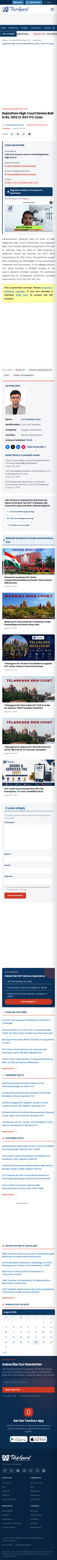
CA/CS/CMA (35, 1499)
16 (51, 1332)
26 (21, 1342)
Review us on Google (19, 525)
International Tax (9, 1499)
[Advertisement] (28, 76)
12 (21, 1332)
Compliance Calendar (11, 1523)
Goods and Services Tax (20, 40)
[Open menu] (52, 9)
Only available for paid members (21, 166)
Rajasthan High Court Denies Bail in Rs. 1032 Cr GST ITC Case (27, 115)
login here (22, 295)
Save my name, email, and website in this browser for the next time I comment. (28, 888)
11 (13, 1332)
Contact (33, 1523)
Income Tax (13, 28)
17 (6, 1337)
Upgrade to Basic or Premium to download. (26, 192)
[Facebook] (7, 447)
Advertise (34, 1519)
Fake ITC (21, 370)
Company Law (36, 1483)
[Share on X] (12, 134)
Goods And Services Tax (41, 370)
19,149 (29, 440)
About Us (34, 1511)
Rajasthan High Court (28, 182)
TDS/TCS (5, 1495)
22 (43, 1337)
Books (19, 2)
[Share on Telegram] (29, 134)
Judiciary (37, 40)
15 (43, 1332)
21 (36, 1337)
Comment (9, 822)
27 (28, 1342)
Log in (25, 198)
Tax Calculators (8, 1527)
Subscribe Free (12, 1389)
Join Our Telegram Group (22, 518)
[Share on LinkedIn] (18, 134)
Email (7, 865)
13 (28, 1332)
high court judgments (24, 375)
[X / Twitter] (11, 1470)
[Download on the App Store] (38, 1439)
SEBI (32, 1487)
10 (6, 1332)
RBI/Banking (35, 1491)
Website (8, 876)
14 (36, 1332)
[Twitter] (13, 447)
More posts (8, 1068)
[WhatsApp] (37, 1470)
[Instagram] (23, 447)
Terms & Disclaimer (23, 1545)
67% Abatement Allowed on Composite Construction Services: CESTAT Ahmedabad (27, 483)
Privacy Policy (7, 1545)
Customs (6, 1491)
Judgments (7, 1519)
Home (3, 28)
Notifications (7, 1511)
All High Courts (11, 182)
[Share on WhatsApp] (23, 134)
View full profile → (36, 446)
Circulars (6, 1515)
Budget (24, 28)
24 (6, 1342)
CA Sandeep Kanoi (14, 125)
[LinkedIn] (18, 447)
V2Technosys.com (9, 1540)
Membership (35, 1527)
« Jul (4, 1352)
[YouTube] (17, 1470)
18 (13, 1337)
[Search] (54, 28)
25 (13, 1342)
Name (7, 854)
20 (28, 1337)
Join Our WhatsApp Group (22, 511)
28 (36, 1342)
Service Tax (36, 28)
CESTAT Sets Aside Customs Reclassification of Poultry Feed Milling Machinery (27, 462)
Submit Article (36, 1515)
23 (51, 1337)
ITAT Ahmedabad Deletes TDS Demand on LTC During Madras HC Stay (28, 472)
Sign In (49, 2)
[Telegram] (43, 1470)
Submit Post (34, 2)
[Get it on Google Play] (19, 1439)
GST (7, 375)
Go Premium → (28, 1001)
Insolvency (34, 1495)
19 (21, 1337)
